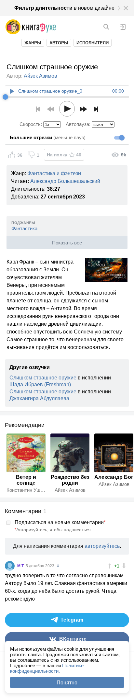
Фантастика (24, 228)
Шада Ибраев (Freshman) (40, 384)
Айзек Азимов (40, 76)
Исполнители (92, 42)
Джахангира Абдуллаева (39, 398)
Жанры (32, 42)
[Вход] (122, 27)
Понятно (67, 682)
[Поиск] (106, 27)
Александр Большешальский (65, 181)
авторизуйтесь (102, 546)
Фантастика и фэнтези (54, 173)
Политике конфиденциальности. (47, 668)
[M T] (10, 566)
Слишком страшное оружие (42, 377)
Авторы (58, 42)
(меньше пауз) (48, 137)
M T (21, 566)
